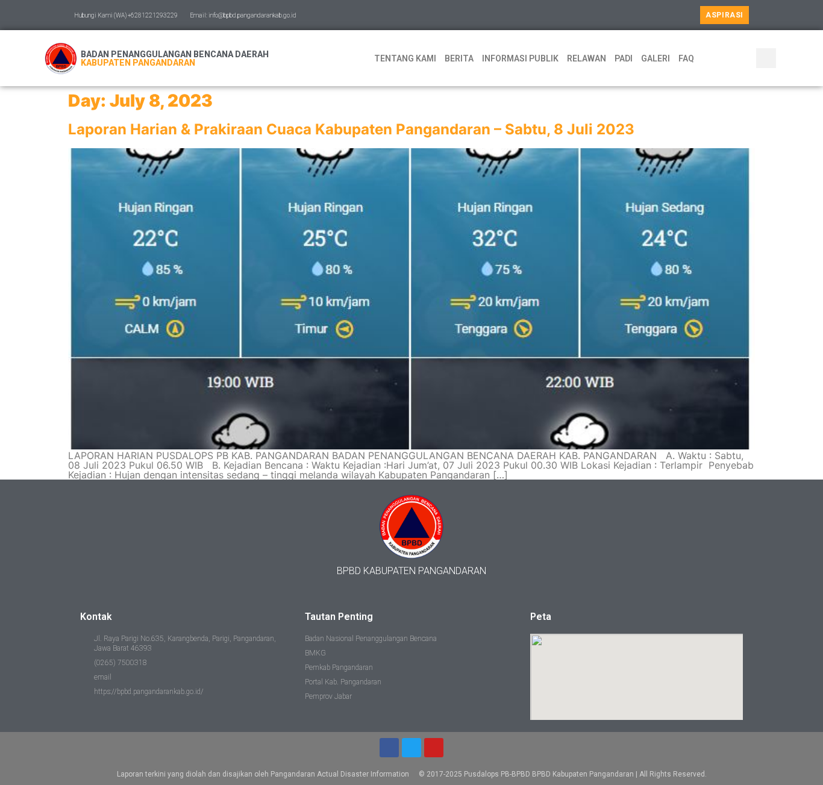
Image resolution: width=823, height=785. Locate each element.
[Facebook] (389, 747)
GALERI (655, 58)
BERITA (459, 58)
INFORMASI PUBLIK (520, 58)
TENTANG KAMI (405, 58)
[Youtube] (433, 747)
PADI (624, 58)
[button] (724, 15)
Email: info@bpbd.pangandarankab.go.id (243, 15)
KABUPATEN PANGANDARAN (138, 62)
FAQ (686, 58)
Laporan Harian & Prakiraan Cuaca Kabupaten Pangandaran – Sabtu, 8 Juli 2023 (351, 129)
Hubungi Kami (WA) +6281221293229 (126, 15)
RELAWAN (586, 58)
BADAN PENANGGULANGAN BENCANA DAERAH (175, 54)
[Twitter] (411, 747)
